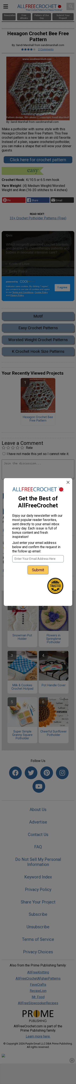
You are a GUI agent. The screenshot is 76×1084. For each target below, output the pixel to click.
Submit (38, 569)
